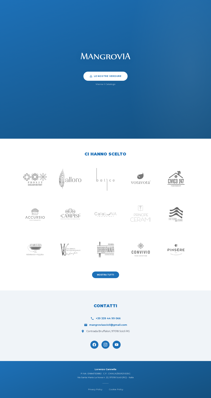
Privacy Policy (95, 389)
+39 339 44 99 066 (108, 318)
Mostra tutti (105, 275)
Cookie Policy (116, 389)
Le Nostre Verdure (107, 76)
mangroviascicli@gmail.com (108, 324)
